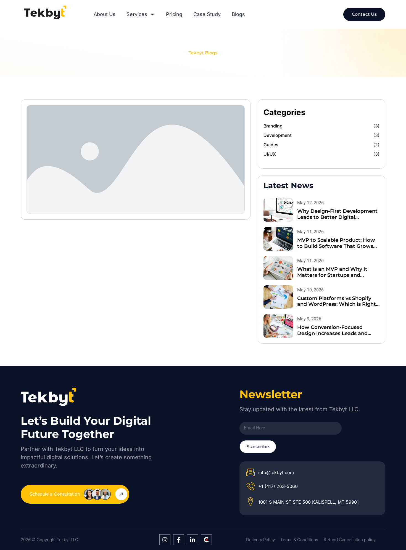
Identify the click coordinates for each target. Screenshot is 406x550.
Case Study (207, 14)
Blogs (238, 14)
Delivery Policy (260, 539)
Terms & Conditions (299, 539)
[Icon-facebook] (178, 539)
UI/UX (269, 154)
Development (277, 135)
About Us (104, 14)
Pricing (174, 14)
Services (136, 14)
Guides (270, 144)
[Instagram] (164, 539)
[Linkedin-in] (192, 539)
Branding (273, 126)
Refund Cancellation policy (350, 539)
